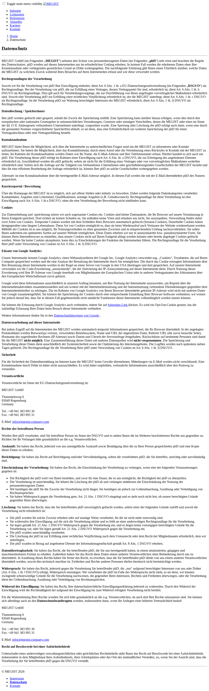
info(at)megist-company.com (30, 421)
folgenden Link (118, 305)
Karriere (15, 25)
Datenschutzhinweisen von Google (77, 315)
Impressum (17, 678)
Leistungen (17, 14)
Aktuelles (16, 22)
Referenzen (17, 18)
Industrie (15, 10)
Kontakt (15, 29)
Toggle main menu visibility (25, 4)
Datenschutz (18, 682)
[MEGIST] (51, 4)
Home (14, 36)
